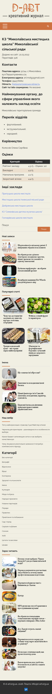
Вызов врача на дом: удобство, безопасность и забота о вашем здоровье (31, 664)
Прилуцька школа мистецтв (16, 193)
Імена (4, 485)
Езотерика (6, 476)
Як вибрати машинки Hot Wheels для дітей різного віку (32, 281)
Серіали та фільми (9, 527)
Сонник (5, 531)
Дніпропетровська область (26, 84)
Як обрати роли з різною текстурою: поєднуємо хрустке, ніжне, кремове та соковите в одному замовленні (31, 258)
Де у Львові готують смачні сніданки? (29, 630)
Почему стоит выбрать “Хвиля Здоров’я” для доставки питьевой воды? (32, 561)
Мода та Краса (8, 494)
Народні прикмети (9, 499)
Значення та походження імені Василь (31, 384)
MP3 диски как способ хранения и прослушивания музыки (32, 607)
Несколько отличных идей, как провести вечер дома (31, 653)
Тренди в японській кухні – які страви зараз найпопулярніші (12, 348)
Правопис (6, 513)
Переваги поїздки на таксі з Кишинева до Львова (29, 584)
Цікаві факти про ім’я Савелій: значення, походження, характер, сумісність (32, 395)
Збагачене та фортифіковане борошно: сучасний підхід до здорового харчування (37, 351)
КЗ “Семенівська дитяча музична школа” (22, 212)
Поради (5, 508)
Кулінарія (6, 490)
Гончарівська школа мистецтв (17, 218)
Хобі (4, 536)
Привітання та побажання (12, 517)
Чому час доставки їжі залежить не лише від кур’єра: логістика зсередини (12, 319)
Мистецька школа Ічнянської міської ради (23, 199)
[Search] (48, 26)
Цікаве (5, 545)
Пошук (5, 225)
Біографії (5, 462)
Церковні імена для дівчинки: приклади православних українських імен (30, 407)
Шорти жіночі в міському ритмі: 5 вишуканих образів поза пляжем (32, 246)
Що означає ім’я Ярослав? (29, 373)
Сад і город (6, 522)
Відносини (6, 467)
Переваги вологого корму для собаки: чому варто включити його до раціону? (33, 641)
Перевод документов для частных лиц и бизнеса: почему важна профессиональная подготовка (32, 572)
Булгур (21, 595)
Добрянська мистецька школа (17, 205)
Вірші (4, 471)
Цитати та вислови (9, 540)
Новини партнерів (9, 504)
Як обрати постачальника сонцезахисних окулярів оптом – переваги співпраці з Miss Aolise (32, 618)
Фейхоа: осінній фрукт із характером (38, 317)
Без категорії (7, 457)
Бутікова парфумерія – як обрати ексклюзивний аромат (32, 269)
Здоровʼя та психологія (11, 480)
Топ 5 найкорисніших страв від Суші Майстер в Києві (24, 425)
